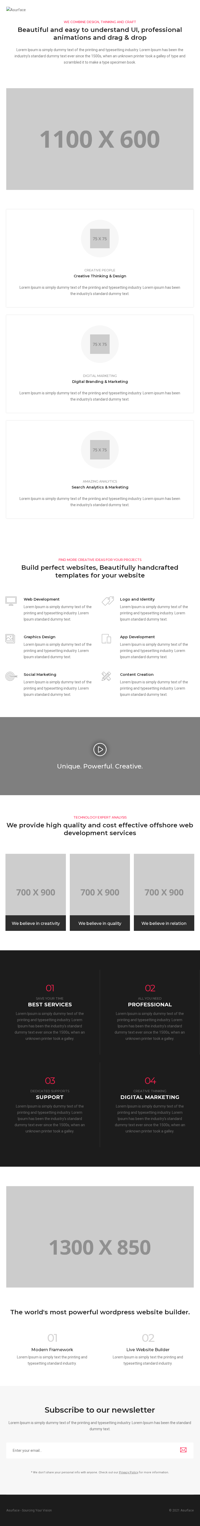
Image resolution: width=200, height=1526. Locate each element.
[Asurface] (16, 9)
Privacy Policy (128, 1472)
